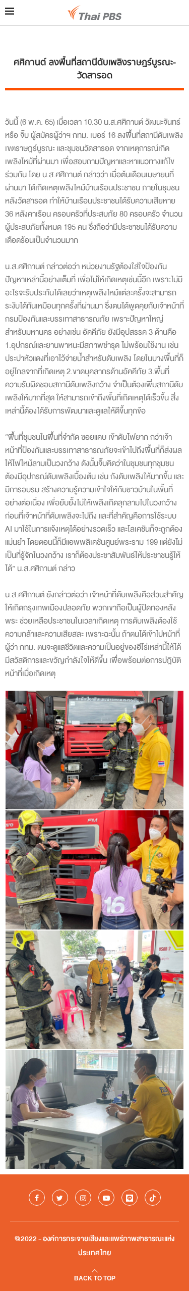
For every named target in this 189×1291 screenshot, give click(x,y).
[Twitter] (60, 1198)
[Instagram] (83, 1198)
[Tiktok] (153, 1198)
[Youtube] (106, 1198)
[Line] (129, 1198)
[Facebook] (37, 1198)
